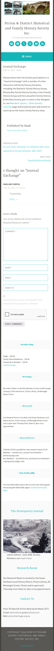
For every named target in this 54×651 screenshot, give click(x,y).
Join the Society (9, 365)
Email (8, 277)
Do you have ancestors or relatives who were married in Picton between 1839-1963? (26, 147)
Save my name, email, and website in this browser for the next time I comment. (22, 301)
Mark (19, 70)
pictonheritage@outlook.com (24, 612)
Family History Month (39, 159)
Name (8, 267)
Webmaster (27, 645)
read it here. (26, 558)
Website (9, 287)
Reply (12, 199)
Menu (29, 56)
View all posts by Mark (17, 130)
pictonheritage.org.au (19, 616)
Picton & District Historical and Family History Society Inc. (27, 28)
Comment (10, 231)
